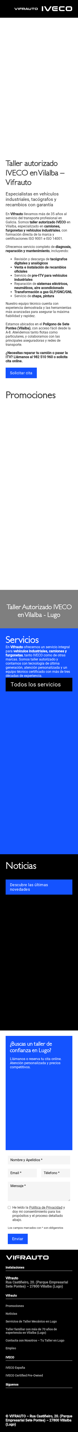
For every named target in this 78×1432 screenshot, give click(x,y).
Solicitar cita (21, 373)
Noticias (11, 1313)
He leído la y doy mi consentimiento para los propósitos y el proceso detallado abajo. (38, 1213)
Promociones (15, 1306)
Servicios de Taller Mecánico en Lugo (31, 1321)
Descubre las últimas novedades (29, 887)
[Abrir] (10, 8)
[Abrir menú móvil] (39, 1409)
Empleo (11, 1348)
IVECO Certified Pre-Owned (24, 1375)
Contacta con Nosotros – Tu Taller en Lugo (35, 1340)
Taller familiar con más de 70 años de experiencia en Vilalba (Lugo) (31, 1330)
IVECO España (15, 1367)
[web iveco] (57, 8)
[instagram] (55, 1395)
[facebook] (22, 1395)
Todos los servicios (36, 684)
